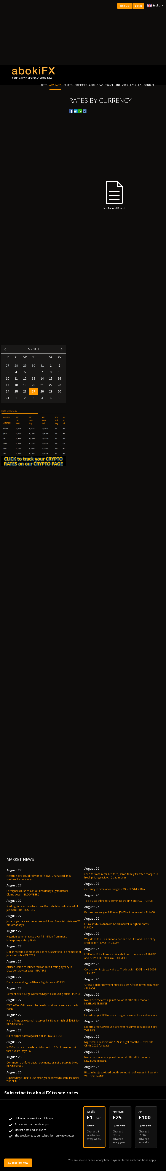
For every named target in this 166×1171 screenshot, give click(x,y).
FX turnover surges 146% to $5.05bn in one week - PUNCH (119, 912)
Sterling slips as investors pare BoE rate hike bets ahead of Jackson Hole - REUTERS (42, 908)
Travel (109, 85)
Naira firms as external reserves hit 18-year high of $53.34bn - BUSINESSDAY (44, 1022)
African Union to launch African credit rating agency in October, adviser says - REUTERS (39, 968)
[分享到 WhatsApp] (80, 111)
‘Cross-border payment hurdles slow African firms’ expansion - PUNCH (121, 986)
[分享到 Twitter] (85, 111)
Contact (149, 85)
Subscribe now (18, 1163)
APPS (133, 85)
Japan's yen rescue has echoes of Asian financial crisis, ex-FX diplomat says (43, 923)
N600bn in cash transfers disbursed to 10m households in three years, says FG (41, 1049)
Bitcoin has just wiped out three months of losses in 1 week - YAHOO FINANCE (121, 1074)
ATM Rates (55, 85)
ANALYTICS (122, 85)
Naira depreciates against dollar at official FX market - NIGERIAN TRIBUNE (117, 1002)
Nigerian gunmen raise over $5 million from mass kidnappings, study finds (36, 938)
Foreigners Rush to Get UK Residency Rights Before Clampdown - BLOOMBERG (37, 892)
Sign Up (124, 6)
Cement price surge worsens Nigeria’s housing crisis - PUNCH (43, 994)
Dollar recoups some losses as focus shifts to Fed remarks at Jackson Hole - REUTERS (43, 953)
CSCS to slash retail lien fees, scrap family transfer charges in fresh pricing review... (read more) (121, 876)
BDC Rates (81, 85)
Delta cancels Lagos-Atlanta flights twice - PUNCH (36, 982)
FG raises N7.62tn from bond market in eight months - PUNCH (117, 926)
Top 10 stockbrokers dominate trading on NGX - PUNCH (118, 901)
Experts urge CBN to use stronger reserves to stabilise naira (120, 1015)
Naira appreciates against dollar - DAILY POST (34, 1036)
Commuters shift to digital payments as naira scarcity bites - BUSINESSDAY (43, 1064)
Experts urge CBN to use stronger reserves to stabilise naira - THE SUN (43, 1079)
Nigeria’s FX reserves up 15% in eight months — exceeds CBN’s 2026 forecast (118, 1044)
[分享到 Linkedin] (76, 111)
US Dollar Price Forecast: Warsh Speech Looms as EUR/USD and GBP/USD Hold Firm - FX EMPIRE (120, 956)
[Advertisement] (83, 32)
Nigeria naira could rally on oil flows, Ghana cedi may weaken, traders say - (38, 877)
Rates (43, 85)
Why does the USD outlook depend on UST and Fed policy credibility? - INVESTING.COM (119, 941)
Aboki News (96, 85)
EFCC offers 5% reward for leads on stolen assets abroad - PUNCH (42, 1007)
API (140, 85)
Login (138, 6)
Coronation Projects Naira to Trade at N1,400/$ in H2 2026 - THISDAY (120, 971)
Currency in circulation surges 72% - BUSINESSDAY (114, 889)
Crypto (68, 85)
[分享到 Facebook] (71, 111)
